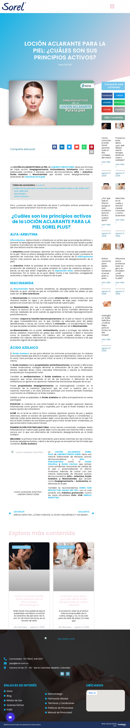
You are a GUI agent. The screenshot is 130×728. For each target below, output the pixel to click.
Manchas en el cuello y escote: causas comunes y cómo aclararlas (120, 207)
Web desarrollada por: (109, 725)
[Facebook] (62, 674)
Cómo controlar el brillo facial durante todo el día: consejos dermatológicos (29, 600)
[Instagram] (68, 674)
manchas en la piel (35, 176)
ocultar (40, 185)
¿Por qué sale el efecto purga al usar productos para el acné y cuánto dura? (107, 209)
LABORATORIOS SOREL (63, 167)
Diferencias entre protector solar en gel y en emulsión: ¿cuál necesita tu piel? (121, 268)
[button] (112, 6)
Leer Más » (106, 163)
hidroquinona (85, 256)
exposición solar (64, 270)
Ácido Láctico (69, 464)
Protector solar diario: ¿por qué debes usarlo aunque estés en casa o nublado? (73, 601)
